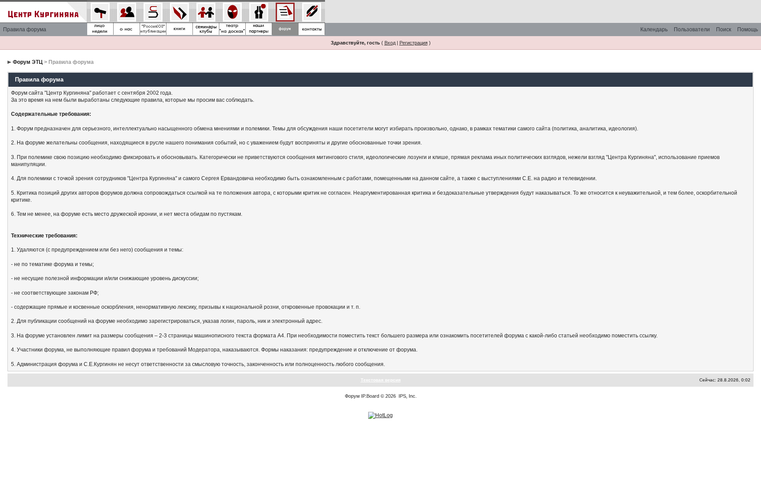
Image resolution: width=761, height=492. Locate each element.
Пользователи (692, 29)
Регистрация (413, 42)
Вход (389, 42)
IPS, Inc (407, 396)
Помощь (747, 29)
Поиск (723, 29)
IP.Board (370, 396)
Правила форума (24, 29)
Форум (352, 396)
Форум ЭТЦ (28, 62)
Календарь (654, 29)
